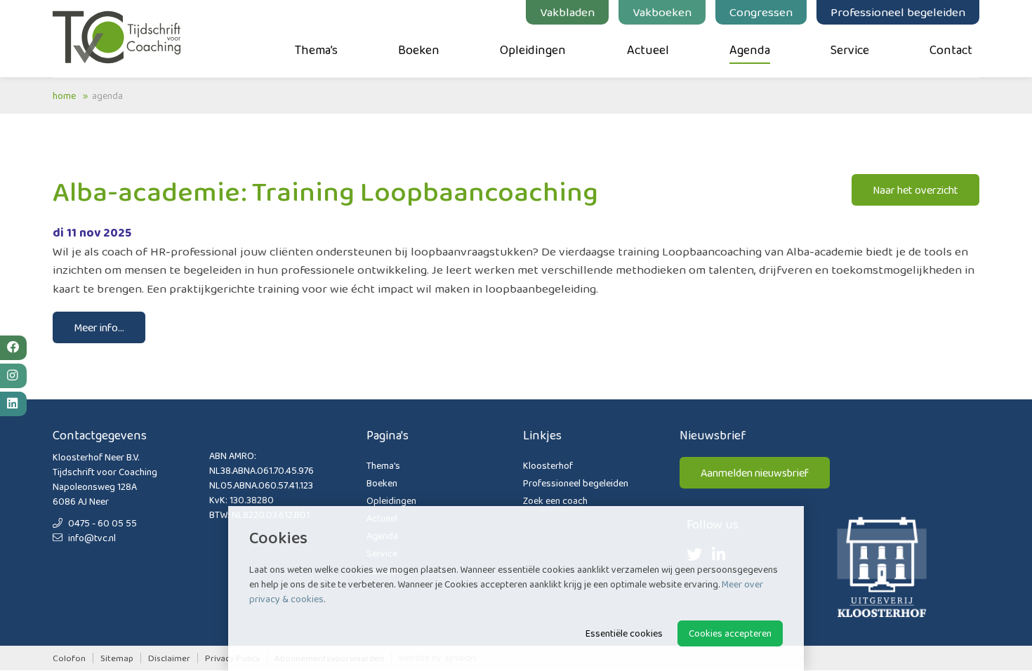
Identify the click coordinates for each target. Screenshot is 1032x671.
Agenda (749, 50)
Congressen (761, 12)
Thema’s (316, 50)
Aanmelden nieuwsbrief (755, 473)
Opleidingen (533, 50)
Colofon (69, 658)
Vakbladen (567, 12)
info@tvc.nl (91, 538)
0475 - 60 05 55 (101, 523)
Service (850, 50)
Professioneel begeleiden (898, 12)
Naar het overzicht (915, 190)
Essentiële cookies (624, 633)
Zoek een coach (555, 500)
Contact (951, 50)
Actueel (648, 50)
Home (64, 95)
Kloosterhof (548, 465)
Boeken (418, 50)
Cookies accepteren (730, 633)
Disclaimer (169, 658)
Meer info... (99, 327)
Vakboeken (662, 12)
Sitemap (116, 658)
